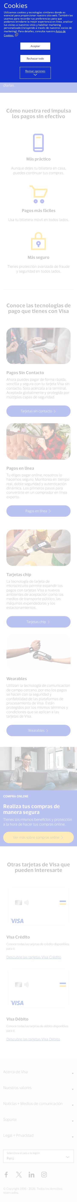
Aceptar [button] (35, 46)
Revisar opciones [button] (35, 71)
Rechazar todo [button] (35, 58)
